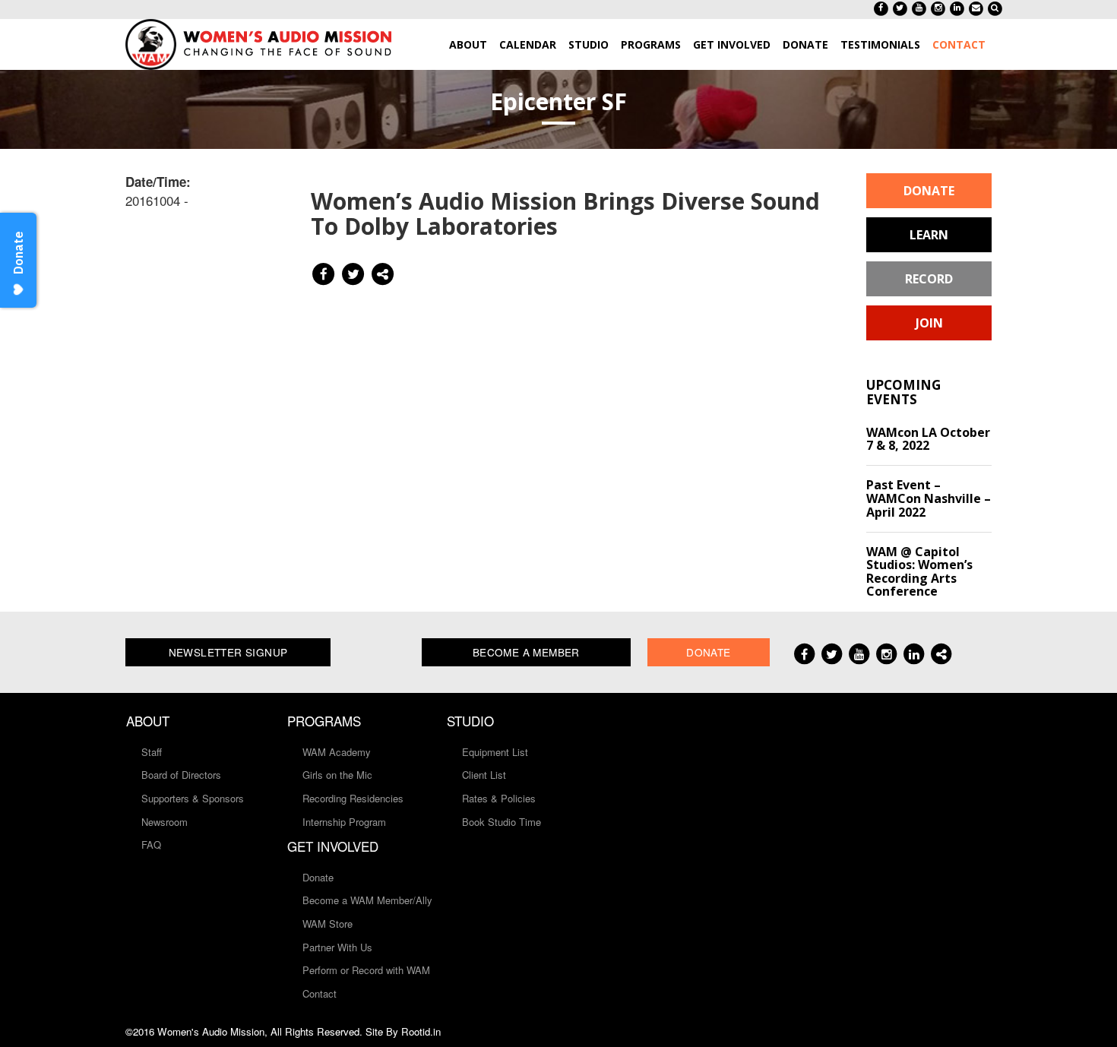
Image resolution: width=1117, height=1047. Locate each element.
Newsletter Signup (228, 652)
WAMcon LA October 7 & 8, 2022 (928, 439)
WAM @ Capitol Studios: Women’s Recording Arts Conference (919, 571)
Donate (928, 190)
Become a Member (526, 652)
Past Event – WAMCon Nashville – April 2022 (928, 498)
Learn (929, 234)
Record (929, 278)
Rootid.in (421, 1031)
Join (929, 323)
